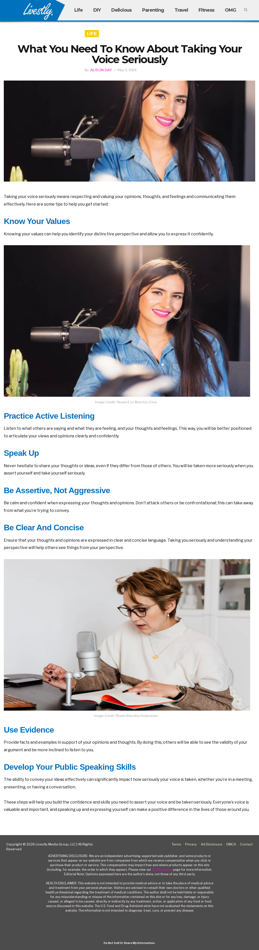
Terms (176, 844)
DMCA (231, 844)
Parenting (153, 10)
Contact (246, 844)
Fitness (206, 10)
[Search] (246, 10)
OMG (230, 10)
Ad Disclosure (211, 844)
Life (78, 10)
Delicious (121, 10)
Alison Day (101, 70)
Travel (181, 10)
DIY (97, 10)
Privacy (191, 844)
